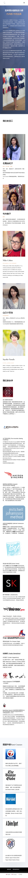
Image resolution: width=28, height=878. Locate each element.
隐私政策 (9, 869)
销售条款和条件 (16, 869)
